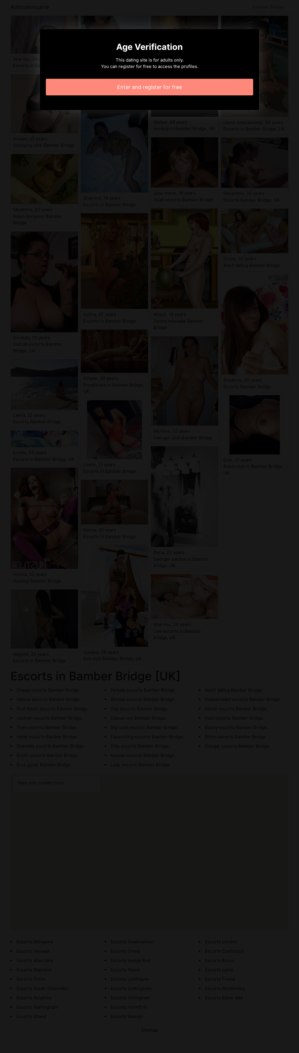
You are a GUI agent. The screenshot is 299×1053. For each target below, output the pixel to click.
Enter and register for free (149, 87)
